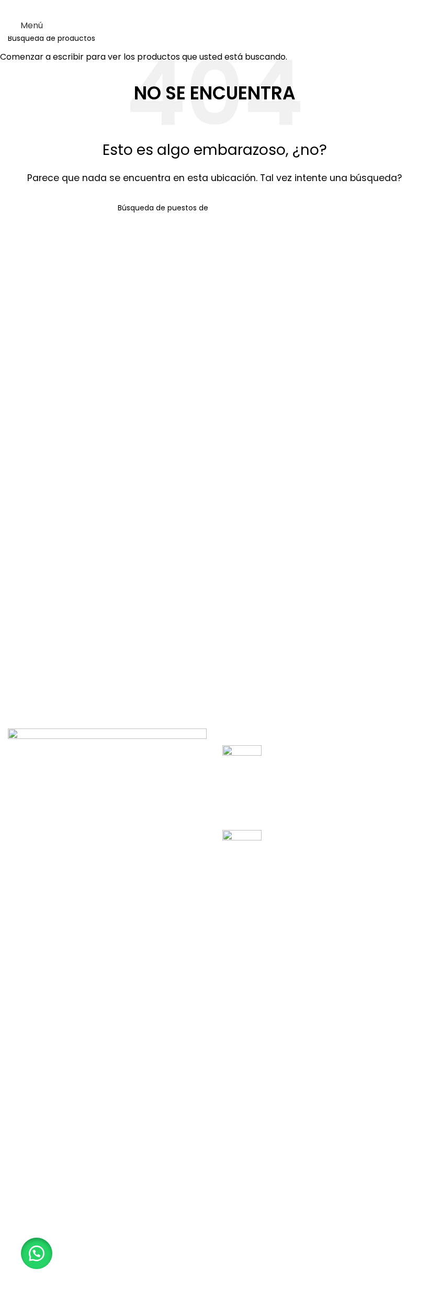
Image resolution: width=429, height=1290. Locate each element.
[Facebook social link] (188, 7)
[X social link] (201, 7)
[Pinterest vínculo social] (240, 7)
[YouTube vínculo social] (227, 7)
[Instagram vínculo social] (214, 7)
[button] (36, 1253)
